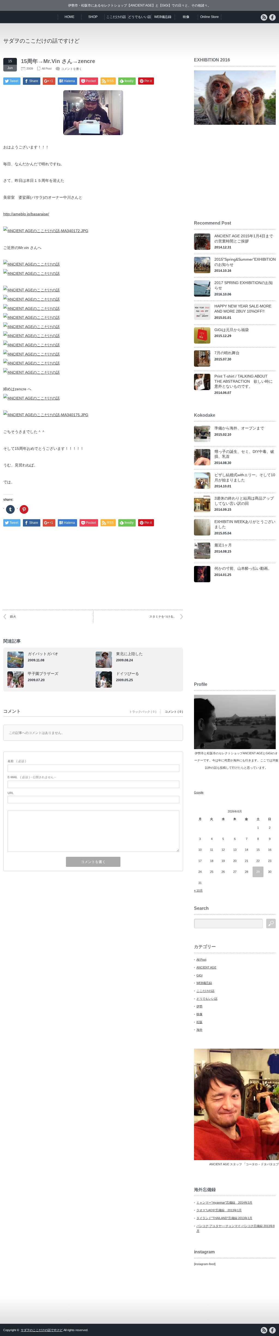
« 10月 (198, 890)
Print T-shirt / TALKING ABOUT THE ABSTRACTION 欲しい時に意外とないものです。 (243, 381)
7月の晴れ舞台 (226, 353)
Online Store (209, 17)
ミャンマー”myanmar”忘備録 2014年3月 (224, 1202)
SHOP (93, 17)
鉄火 (13, 616)
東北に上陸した (129, 654)
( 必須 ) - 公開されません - (32, 777)
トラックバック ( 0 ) (142, 711)
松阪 (199, 1022)
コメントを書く (71, 68)
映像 (186, 17)
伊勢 (199, 1006)
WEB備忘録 (162, 17)
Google (199, 792)
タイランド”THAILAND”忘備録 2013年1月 (224, 1218)
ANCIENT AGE (206, 967)
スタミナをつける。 (162, 616)
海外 (199, 1029)
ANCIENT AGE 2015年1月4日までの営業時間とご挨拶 (243, 238)
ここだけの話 (116, 17)
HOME (69, 17)
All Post (46, 68)
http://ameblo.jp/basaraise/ (26, 214)
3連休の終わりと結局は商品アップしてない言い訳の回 (244, 501)
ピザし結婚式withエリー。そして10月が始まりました (244, 477)
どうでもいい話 (139, 17)
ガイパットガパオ (43, 654)
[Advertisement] (212, 40)
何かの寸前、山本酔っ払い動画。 (243, 568)
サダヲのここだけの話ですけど (41, 41)
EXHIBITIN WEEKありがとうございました (244, 524)
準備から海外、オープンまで (239, 428)
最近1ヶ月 (223, 545)
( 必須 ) (17, 761)
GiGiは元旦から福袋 (231, 330)
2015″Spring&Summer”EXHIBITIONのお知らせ (245, 262)
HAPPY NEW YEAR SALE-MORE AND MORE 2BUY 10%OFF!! (242, 308)
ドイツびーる (127, 673)
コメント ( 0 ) (174, 711)
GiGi (199, 975)
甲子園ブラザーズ (43, 673)
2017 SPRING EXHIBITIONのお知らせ (243, 285)
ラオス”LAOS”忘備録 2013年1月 (219, 1210)
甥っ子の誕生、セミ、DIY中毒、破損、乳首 (244, 454)
